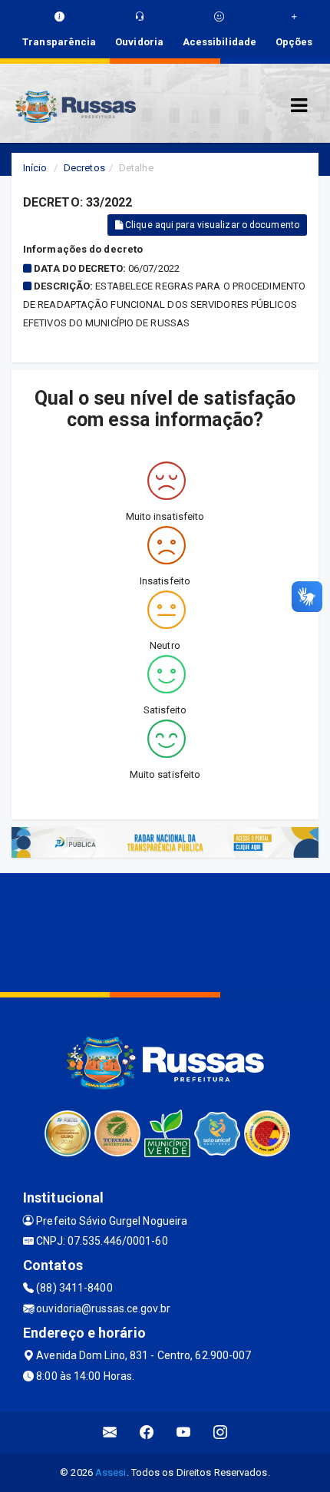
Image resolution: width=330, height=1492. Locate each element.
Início (35, 168)
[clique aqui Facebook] (147, 1432)
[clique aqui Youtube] (183, 1432)
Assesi (111, 1472)
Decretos (84, 168)
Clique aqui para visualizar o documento (211, 225)
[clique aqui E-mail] (110, 1432)
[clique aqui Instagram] (220, 1432)
